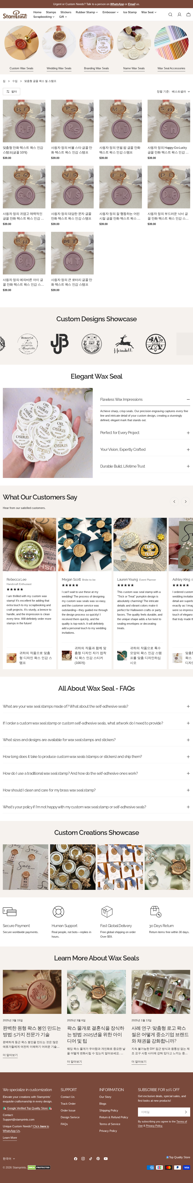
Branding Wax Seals (96, 68)
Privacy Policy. (154, 1125)
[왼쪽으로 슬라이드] (174, 501)
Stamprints (19, 1167)
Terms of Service (109, 1124)
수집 (15, 81)
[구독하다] (186, 1112)
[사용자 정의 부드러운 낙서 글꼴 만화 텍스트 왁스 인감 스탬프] (169, 187)
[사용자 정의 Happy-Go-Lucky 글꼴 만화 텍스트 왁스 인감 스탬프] (169, 121)
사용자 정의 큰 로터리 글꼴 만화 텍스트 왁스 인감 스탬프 (71, 282)
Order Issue (68, 1110)
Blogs (102, 1103)
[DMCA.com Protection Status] (39, 1167)
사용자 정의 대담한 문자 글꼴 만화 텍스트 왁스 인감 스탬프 (71, 216)
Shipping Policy (108, 1110)
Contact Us (68, 1096)
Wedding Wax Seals (59, 68)
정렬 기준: (163, 91)
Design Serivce (70, 1117)
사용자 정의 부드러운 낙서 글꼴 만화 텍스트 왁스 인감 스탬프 (168, 216)
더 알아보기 (10, 1055)
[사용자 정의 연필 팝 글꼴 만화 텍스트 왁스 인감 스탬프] (120, 121)
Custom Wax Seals (21, 68)
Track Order (68, 1103)
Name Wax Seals (134, 68)
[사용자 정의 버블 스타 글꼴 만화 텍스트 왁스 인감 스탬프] (72, 121)
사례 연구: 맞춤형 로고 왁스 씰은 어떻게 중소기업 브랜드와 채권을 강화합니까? (160, 1034)
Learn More (10, 1137)
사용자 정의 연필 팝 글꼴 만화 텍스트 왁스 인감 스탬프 (119, 150)
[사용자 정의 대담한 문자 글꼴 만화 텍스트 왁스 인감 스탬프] (72, 187)
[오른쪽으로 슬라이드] (185, 501)
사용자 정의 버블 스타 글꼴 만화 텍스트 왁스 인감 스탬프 (71, 150)
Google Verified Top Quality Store (27, 1108)
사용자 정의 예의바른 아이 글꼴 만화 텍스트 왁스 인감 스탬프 (23, 282)
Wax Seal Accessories (171, 68)
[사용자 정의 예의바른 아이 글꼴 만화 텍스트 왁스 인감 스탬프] (24, 253)
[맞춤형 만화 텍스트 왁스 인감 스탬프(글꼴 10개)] (24, 121)
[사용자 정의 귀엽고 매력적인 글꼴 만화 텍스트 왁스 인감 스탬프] (24, 187)
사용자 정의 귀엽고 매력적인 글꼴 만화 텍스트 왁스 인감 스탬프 (23, 216)
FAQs (64, 1124)
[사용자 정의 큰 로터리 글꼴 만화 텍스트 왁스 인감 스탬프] (72, 253)
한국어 (7, 1158)
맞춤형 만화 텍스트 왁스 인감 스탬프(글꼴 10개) (23, 150)
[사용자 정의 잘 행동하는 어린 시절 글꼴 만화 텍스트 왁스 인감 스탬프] (120, 187)
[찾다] (170, 14)
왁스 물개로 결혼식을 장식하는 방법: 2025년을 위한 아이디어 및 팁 (95, 1034)
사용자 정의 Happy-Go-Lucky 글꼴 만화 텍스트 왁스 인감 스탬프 (168, 150)
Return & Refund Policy (113, 1117)
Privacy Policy (108, 1130)
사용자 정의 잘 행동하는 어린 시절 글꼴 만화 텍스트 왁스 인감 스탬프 (119, 216)
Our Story (105, 1096)
